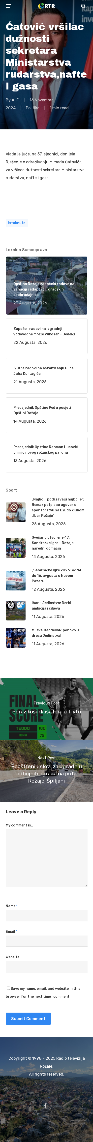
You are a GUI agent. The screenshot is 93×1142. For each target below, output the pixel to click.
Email (11, 932)
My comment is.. (19, 825)
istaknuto (17, 223)
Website (12, 957)
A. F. (15, 100)
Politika (32, 108)
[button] (8, 5)
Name (12, 906)
